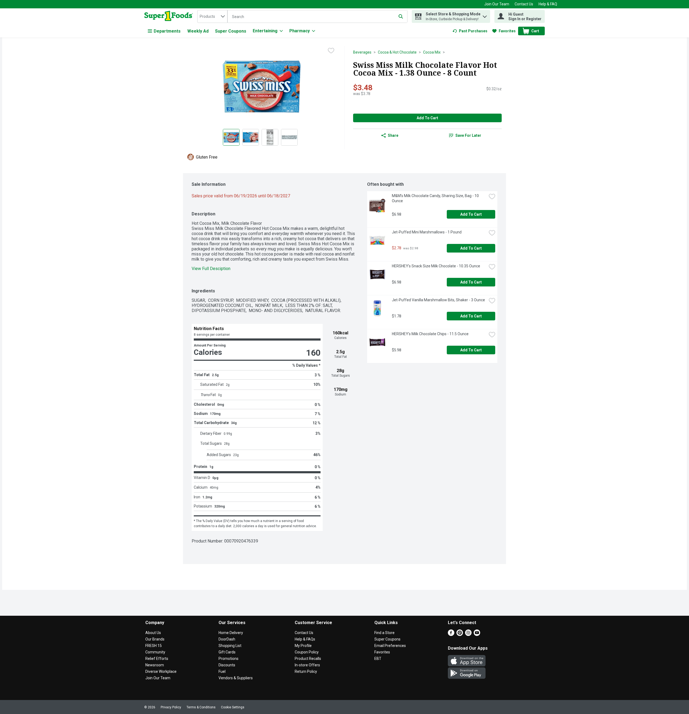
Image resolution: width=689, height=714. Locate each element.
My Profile (303, 645)
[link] (470, 31)
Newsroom (154, 665)
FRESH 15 (153, 645)
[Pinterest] (459, 634)
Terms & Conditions (201, 707)
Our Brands (154, 639)
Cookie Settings (232, 707)
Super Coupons (230, 31)
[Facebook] (451, 634)
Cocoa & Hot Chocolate (397, 52)
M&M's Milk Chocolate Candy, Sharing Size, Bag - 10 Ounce (436, 198)
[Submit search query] (400, 16)
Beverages (362, 52)
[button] (485, 15)
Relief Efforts (156, 658)
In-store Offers (307, 665)
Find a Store (384, 633)
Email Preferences (390, 645)
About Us (153, 633)
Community (155, 652)
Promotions (228, 658)
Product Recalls (308, 658)
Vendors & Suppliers (236, 678)
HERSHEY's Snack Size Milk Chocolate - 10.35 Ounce (436, 266)
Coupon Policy (307, 652)
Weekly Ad (198, 31)
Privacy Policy (171, 707)
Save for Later (468, 135)
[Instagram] (468, 634)
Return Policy (306, 671)
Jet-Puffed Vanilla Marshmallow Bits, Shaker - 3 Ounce (438, 300)
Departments (167, 31)
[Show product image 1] (231, 137)
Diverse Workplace (161, 671)
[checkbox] (331, 50)
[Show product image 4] (289, 137)
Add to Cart (427, 118)
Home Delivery (231, 633)
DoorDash (227, 639)
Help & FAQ (548, 4)
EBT (377, 658)
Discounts (227, 665)
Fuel (222, 671)
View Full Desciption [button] (211, 268)
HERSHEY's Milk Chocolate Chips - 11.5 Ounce (430, 334)
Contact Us (524, 4)
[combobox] (212, 16)
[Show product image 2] (250, 137)
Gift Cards (227, 652)
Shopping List (230, 645)
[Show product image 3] (270, 137)
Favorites (382, 652)
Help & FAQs (305, 639)
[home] (169, 16)
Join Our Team (496, 4)
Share (393, 135)
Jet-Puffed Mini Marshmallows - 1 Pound (427, 232)
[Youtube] (477, 634)
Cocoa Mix (432, 52)
